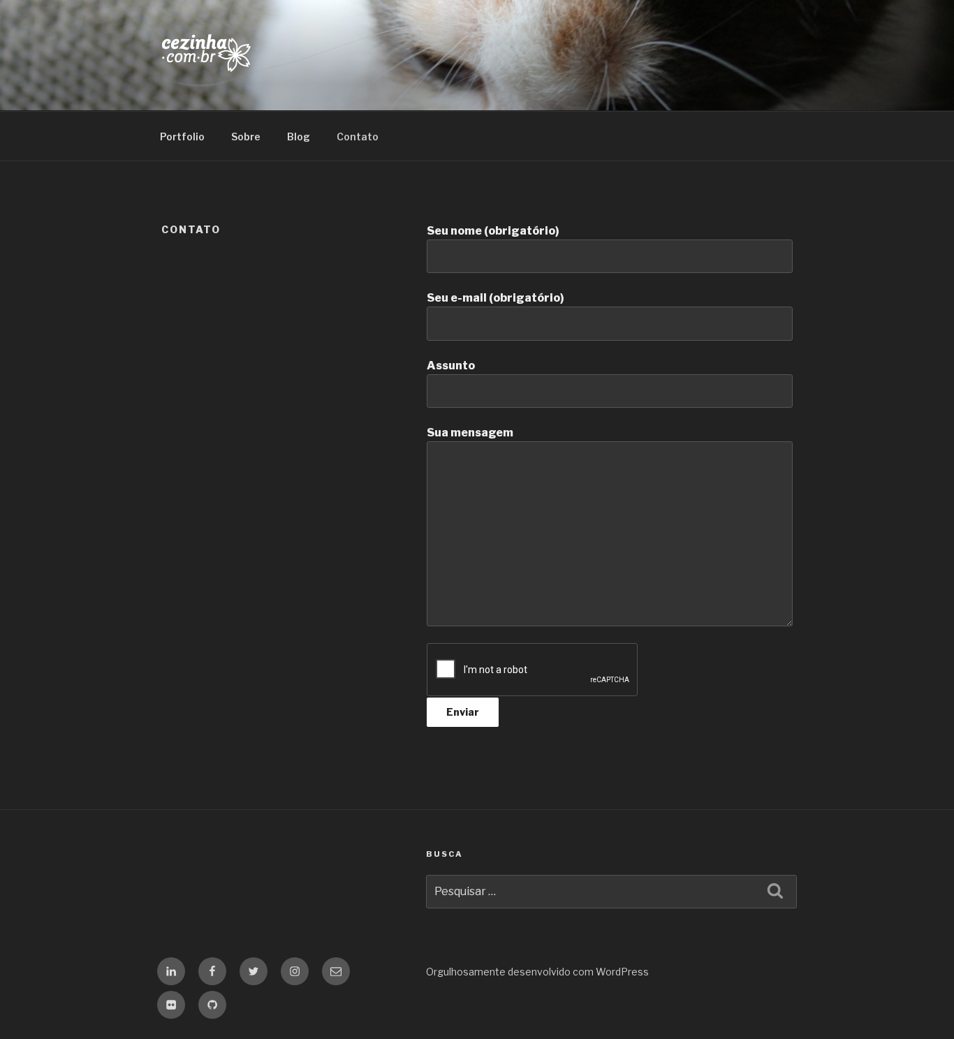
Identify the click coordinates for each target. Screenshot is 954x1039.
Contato (358, 136)
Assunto (451, 365)
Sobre (245, 136)
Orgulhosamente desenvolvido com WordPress (537, 972)
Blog (298, 136)
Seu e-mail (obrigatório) (495, 297)
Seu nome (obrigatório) (493, 230)
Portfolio (182, 136)
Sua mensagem (470, 432)
